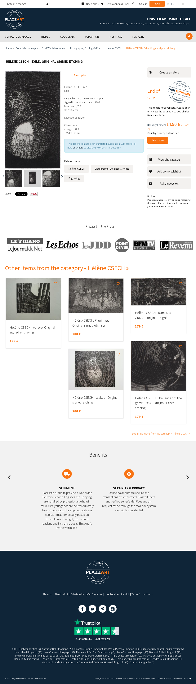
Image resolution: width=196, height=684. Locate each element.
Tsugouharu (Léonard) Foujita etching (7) (162, 649)
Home (8, 48)
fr (167, 4)
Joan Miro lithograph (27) (28, 652)
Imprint (125, 594)
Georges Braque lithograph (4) (90, 649)
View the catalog (169, 159)
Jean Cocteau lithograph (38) (59, 652)
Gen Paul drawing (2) (104, 652)
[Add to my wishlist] (55, 283)
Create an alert (169, 72)
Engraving (74, 178)
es (188, 4)
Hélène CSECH (114, 48)
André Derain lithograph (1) (167, 659)
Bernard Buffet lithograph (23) (165, 652)
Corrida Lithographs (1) (141, 662)
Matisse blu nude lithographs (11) (60, 662)
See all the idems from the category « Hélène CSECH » (161, 433)
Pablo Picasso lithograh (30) (123, 649)
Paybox (168, 678)
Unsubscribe (111, 594)
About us (47, 594)
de (178, 4)
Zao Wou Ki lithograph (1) (56, 659)
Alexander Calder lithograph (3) (134, 659)
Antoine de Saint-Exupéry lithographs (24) (94, 659)
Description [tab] (80, 75)
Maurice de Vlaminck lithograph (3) (162, 655)
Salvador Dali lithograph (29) (57, 649)
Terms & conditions (141, 594)
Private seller (78, 594)
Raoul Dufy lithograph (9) (27, 659)
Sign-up (143, 4)
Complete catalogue (27, 48)
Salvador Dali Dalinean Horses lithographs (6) (103, 662)
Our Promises (94, 594)
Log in (157, 4)
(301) (15, 649)
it (183, 4)
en (172, 4)
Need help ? (61, 594)
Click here (78, 147)
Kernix (185, 678)
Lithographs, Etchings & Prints (86, 48)
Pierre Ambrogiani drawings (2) (31, 655)
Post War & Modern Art (54, 48)
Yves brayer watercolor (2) (96, 655)
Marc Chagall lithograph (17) (127, 655)
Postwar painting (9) (30, 649)
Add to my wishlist (169, 171)
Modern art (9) (83, 652)
